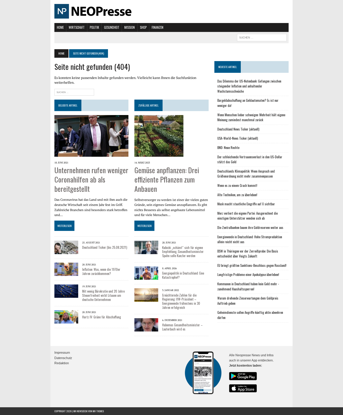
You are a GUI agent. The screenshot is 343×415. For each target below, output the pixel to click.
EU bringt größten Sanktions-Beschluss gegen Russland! (251, 265)
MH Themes (98, 411)
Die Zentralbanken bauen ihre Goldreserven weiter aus (250, 227)
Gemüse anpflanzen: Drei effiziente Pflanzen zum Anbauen (166, 179)
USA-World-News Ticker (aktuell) (237, 138)
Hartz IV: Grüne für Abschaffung (101, 317)
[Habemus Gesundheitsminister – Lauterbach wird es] (146, 329)
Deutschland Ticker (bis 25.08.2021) (104, 247)
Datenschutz (63, 358)
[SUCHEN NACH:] (262, 37)
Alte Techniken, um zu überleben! (237, 194)
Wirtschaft (77, 27)
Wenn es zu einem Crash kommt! (237, 185)
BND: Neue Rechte (228, 147)
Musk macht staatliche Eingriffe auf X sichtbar (246, 204)
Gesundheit (111, 27)
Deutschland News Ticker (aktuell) (238, 129)
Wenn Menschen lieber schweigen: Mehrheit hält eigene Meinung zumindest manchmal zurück (251, 117)
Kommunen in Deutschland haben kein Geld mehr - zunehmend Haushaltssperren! (248, 286)
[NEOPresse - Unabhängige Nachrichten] (171, 11)
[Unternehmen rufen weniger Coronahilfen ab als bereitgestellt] (91, 154)
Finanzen (157, 27)
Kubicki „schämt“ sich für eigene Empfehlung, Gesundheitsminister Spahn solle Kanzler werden (183, 251)
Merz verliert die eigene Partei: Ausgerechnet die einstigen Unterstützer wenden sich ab (247, 216)
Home (60, 27)
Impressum (62, 352)
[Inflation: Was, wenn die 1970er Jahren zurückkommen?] (66, 273)
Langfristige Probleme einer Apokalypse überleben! (248, 274)
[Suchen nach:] (74, 91)
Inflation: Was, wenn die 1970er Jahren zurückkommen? (101, 271)
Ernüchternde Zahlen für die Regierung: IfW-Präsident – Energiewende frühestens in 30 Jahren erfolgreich (181, 301)
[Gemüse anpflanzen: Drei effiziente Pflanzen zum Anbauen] (158, 154)
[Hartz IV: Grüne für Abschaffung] (66, 321)
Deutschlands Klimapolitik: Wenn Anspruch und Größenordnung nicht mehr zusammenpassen (246, 174)
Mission (129, 27)
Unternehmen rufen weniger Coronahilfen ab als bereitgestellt (91, 179)
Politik (94, 27)
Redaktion (61, 363)
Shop (143, 27)
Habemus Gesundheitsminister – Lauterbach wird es (182, 327)
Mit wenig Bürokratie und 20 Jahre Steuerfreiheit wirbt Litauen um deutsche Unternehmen (103, 295)
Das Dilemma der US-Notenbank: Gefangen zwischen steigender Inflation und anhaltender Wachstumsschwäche (249, 86)
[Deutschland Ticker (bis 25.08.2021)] (66, 251)
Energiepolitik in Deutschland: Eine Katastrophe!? (183, 275)
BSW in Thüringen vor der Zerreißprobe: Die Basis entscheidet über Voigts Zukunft (247, 254)
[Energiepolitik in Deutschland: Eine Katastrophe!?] (146, 277)
